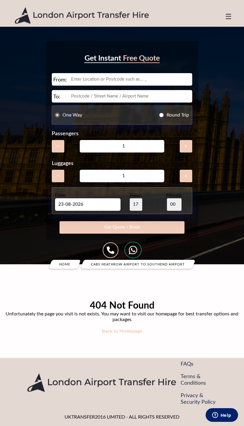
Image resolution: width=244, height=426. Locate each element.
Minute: (174, 195)
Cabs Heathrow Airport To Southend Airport (138, 264)
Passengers (65, 133)
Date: (60, 195)
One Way (72, 115)
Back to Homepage (122, 331)
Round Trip (178, 115)
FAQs (187, 364)
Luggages (62, 163)
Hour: (136, 195)
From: (60, 80)
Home (64, 264)
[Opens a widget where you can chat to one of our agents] (221, 415)
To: (56, 97)
